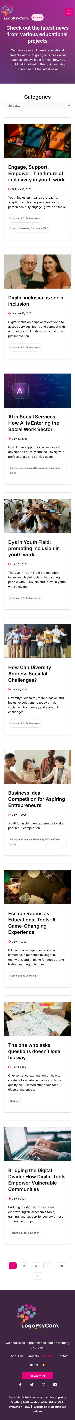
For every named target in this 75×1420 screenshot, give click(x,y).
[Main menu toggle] (69, 12)
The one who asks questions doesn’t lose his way (34, 1051)
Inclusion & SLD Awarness (25, 218)
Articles (48, 1356)
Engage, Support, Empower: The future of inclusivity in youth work (36, 173)
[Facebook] (20, 1385)
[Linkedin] (55, 1385)
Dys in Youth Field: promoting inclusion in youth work (34, 548)
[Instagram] (43, 1385)
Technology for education (24, 1232)
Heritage (15, 1101)
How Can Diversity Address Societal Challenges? (29, 674)
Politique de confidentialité (39, 1402)
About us (17, 1356)
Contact (62, 1356)
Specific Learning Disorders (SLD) (29, 228)
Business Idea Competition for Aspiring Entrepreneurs (36, 799)
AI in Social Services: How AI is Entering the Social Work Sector (33, 423)
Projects (33, 1356)
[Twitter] (32, 1385)
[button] (37, 1375)
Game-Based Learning (23, 975)
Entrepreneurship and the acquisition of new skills (35, 470)
